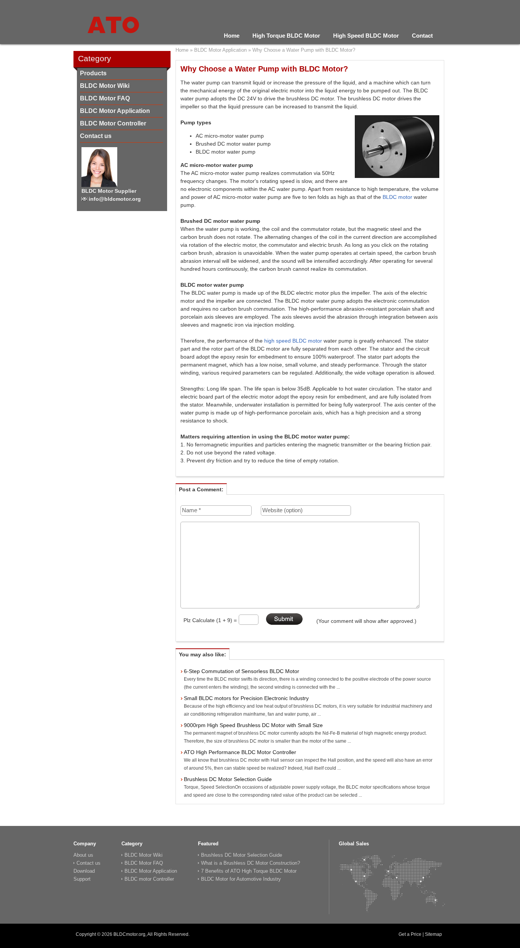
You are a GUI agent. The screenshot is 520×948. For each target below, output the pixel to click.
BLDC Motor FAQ (105, 98)
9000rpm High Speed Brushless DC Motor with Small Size (253, 725)
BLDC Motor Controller (113, 123)
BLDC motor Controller (149, 879)
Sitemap (433, 934)
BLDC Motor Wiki (104, 86)
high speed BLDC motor (293, 341)
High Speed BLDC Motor (366, 35)
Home (231, 35)
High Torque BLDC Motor (286, 35)
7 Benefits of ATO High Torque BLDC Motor (249, 871)
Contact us (96, 136)
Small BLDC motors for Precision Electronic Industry (246, 698)
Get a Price (410, 934)
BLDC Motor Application (115, 111)
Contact (422, 35)
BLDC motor (398, 197)
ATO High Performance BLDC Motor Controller (240, 752)
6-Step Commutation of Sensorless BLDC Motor (241, 671)
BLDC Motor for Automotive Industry (241, 879)
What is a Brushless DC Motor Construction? (250, 863)
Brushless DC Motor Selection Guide (228, 779)
